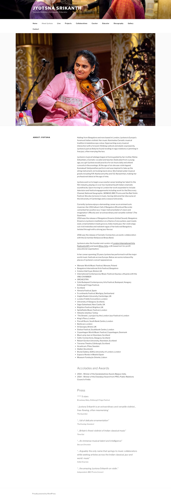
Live (58, 23)
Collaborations (81, 23)
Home (35, 23)
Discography (118, 23)
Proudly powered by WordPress (44, 494)
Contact (36, 29)
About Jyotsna (47, 23)
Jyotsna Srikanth (57, 8)
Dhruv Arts (103, 246)
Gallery (130, 23)
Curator (95, 23)
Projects (68, 23)
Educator (105, 23)
